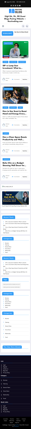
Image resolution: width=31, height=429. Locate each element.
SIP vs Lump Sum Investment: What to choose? (12, 66)
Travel (20, 107)
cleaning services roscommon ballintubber (11, 287)
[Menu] (3, 26)
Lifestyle (5, 420)
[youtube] (20, 5)
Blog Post (5, 371)
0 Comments (17, 79)
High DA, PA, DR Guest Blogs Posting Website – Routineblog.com (15, 19)
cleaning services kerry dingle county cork (11, 284)
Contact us (5, 369)
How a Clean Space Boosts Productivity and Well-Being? (15, 138)
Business (5, 61)
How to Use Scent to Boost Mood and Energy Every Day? (15, 112)
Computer (24, 419)
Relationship (22, 61)
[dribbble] (15, 5)
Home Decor (6, 159)
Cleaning (6, 133)
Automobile (5, 419)
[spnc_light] (27, 26)
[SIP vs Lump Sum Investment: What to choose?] (15, 49)
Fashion (17, 419)
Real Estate (18, 420)
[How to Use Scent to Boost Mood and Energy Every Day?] (15, 95)
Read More (25, 79)
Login (4, 365)
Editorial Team (7, 79)
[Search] (23, 26)
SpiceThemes (16, 426)
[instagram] (17, 5)
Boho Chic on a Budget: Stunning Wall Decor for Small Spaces (13, 164)
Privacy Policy (6, 373)
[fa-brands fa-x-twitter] (13, 5)
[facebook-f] (11, 5)
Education (12, 419)
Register (5, 367)
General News (13, 61)
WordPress (17, 425)
